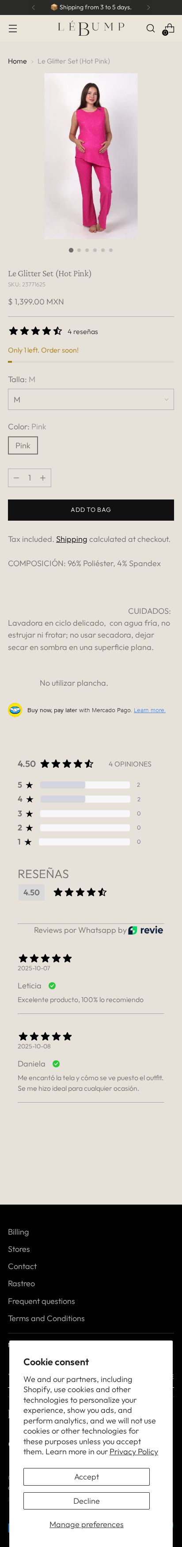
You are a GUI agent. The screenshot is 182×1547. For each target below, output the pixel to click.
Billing (18, 1232)
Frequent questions (41, 1301)
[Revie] (145, 930)
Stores (19, 1249)
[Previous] (33, 7)
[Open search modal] (150, 28)
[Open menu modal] (13, 28)
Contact (22, 1266)
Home (17, 60)
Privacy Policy (134, 1451)
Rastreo (21, 1283)
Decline (86, 1501)
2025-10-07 (34, 968)
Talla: (21, 379)
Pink (22, 445)
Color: (27, 426)
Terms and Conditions (46, 1318)
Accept (86, 1477)
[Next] (148, 7)
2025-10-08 (34, 1046)
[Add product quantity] (16, 478)
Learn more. (150, 710)
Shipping (71, 539)
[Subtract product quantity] (43, 478)
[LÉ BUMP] (91, 28)
